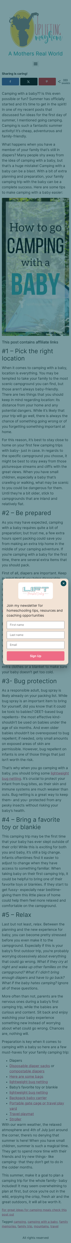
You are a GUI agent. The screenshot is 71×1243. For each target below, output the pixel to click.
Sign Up (35, 656)
